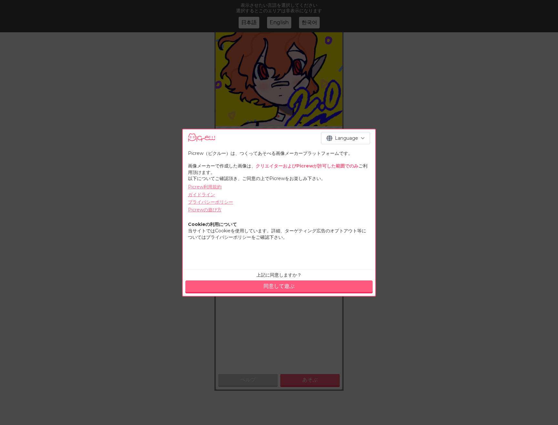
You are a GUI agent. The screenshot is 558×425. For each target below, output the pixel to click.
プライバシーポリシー (210, 202)
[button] (345, 138)
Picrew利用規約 (205, 187)
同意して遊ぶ (279, 286)
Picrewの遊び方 (205, 210)
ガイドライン (201, 194)
